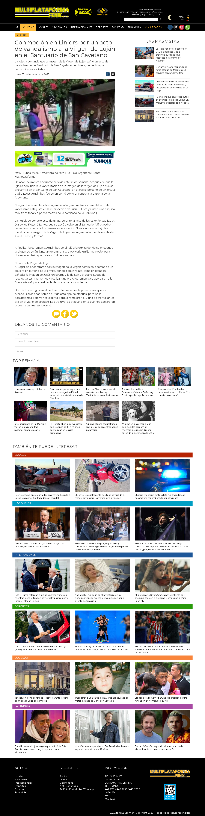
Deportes (102, 27)
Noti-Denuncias (69, 785)
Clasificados (153, 27)
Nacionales (59, 27)
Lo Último (28, 27)
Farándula (134, 27)
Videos (63, 779)
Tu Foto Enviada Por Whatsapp (77, 789)
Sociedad (118, 27)
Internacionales (81, 27)
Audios (63, 776)
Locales (43, 27)
